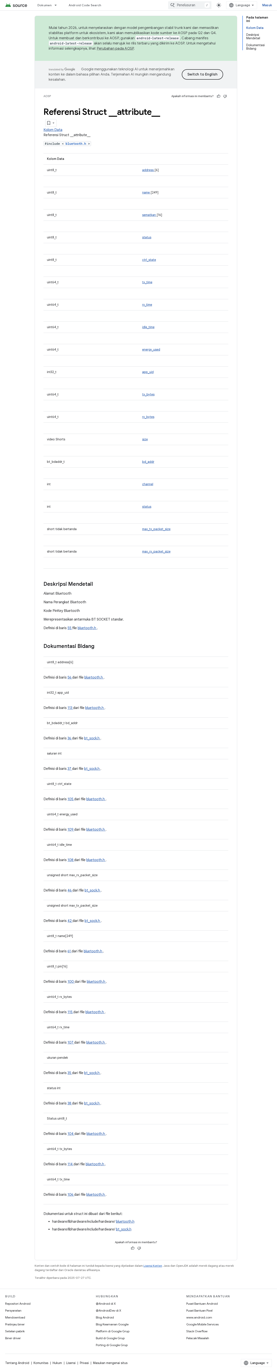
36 (70, 738)
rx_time (147, 305)
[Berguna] (218, 96)
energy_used (151, 349)
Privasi (84, 1363)
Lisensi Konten (152, 1266)
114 (71, 1164)
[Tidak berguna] (225, 96)
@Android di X (106, 1304)
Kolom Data (52, 130)
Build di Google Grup (110, 1338)
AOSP (47, 96)
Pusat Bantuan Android (202, 1304)
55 (70, 628)
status (146, 237)
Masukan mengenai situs (110, 1363)
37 (70, 769)
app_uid (148, 372)
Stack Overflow (197, 1331)
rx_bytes (148, 417)
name (146, 192)
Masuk (267, 5)
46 (70, 890)
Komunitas (41, 1363)
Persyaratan (13, 1310)
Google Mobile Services (202, 1324)
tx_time (147, 282)
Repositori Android (18, 1304)
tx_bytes (148, 394)
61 (70, 951)
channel (147, 484)
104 (71, 1134)
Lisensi (71, 1363)
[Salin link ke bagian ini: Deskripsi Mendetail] (98, 584)
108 (71, 860)
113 (70, 708)
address (148, 170)
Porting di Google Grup (112, 1345)
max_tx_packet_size (156, 529)
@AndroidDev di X (108, 1310)
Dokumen (44, 5)
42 (70, 921)
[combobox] (189, 5)
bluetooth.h (77, 144)
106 (71, 1194)
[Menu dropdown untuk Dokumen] (57, 5)
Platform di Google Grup (112, 1331)
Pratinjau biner (15, 1324)
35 (70, 1073)
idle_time (148, 327)
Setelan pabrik (15, 1331)
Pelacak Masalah (197, 1338)
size (145, 439)
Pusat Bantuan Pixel (199, 1310)
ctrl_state (149, 260)
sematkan (149, 215)
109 (71, 829)
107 (71, 1042)
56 (70, 677)
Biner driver (13, 1338)
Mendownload (15, 1317)
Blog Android (105, 1317)
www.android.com (199, 1317)
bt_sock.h (92, 738)
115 (70, 1012)
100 (71, 982)
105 (71, 799)
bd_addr (148, 462)
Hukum (57, 1363)
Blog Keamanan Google (112, 1324)
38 (70, 1103)
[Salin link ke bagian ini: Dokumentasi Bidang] (100, 646)
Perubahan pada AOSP (115, 48)
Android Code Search (85, 5)
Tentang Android (17, 1363)
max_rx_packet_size (156, 551)
